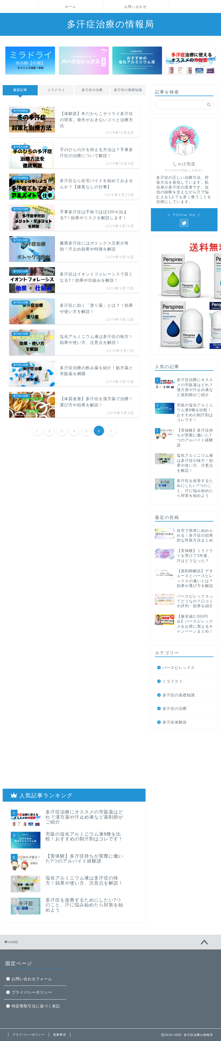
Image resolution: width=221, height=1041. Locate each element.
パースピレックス (179, 668)
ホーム (70, 7)
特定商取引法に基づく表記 (36, 1006)
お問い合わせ (135, 7)
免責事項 (59, 1034)
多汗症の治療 (92, 90)
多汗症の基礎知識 (128, 90)
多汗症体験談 (175, 722)
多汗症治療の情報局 (110, 23)
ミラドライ (56, 90)
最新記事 (20, 90)
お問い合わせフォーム (32, 979)
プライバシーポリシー (32, 992)
